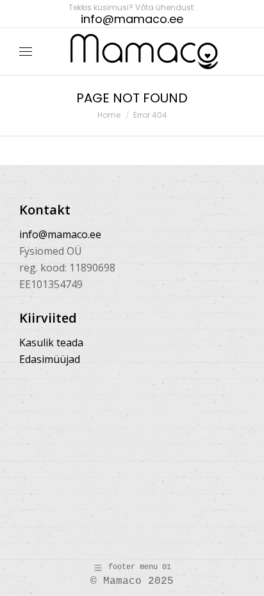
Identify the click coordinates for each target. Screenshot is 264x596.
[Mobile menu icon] (25, 51)
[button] (189, 10)
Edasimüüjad (49, 359)
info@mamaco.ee (60, 234)
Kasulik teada (51, 342)
